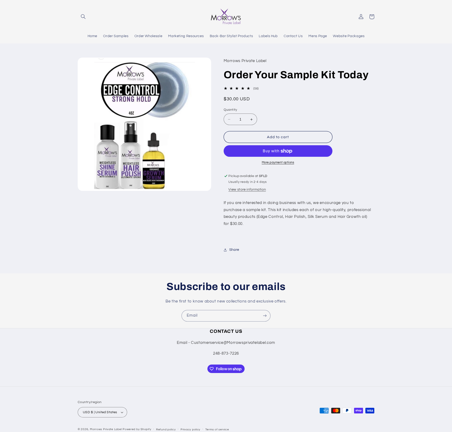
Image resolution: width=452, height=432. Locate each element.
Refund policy (166, 429)
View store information (247, 190)
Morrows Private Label (106, 429)
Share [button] (234, 249)
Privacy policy (190, 429)
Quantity (230, 109)
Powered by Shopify (137, 429)
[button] (83, 16)
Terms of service (217, 429)
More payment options (278, 162)
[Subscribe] (264, 316)
